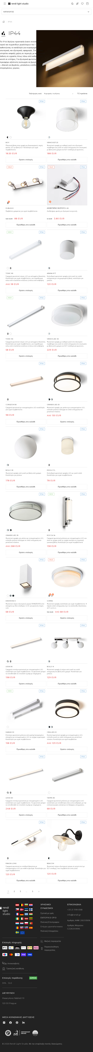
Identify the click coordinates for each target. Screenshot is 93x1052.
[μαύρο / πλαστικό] (8, 137)
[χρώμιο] (11, 268)
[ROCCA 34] (67, 512)
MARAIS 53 (10, 732)
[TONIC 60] (26, 250)
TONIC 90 (9, 339)
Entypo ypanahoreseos (51, 927)
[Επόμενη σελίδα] (38, 891)
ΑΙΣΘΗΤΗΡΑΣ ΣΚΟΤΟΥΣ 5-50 (58, 208)
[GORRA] (67, 577)
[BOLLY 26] (26, 447)
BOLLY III (50, 666)
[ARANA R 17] (67, 250)
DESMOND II (11, 601)
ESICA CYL (51, 470)
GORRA (50, 601)
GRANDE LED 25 (53, 404)
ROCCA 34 (51, 535)
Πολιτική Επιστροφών (49, 922)
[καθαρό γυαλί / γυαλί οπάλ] (49, 137)
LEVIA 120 (9, 798)
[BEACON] (67, 840)
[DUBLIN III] (26, 185)
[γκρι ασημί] (11, 596)
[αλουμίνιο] (8, 661)
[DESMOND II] (26, 577)
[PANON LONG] (26, 840)
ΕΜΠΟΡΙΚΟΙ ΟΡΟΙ (48, 918)
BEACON (50, 863)
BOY (7, 142)
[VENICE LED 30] (67, 315)
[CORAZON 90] (26, 381)
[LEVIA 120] (26, 774)
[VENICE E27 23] (67, 119)
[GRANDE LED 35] (26, 512)
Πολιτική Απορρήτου (49, 931)
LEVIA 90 (9, 666)
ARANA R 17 (51, 273)
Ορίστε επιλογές (26, 160)
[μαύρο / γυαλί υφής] (49, 858)
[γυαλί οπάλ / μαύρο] (49, 399)
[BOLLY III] (67, 643)
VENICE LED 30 (53, 339)
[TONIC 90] (26, 315)
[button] (4, 3)
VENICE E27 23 (52, 142)
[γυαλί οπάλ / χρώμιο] (49, 268)
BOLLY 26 (9, 470)
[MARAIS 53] (26, 709)
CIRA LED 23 (52, 732)
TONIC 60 (9, 273)
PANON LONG (11, 863)
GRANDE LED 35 (12, 535)
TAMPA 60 (51, 798)
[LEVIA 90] (26, 643)
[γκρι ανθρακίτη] (13, 596)
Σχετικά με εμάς (47, 913)
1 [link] (8, 891)
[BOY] (26, 119)
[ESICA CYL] (67, 447)
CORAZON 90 (11, 404)
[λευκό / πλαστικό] (11, 137)
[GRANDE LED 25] (67, 381)
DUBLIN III (9, 208)
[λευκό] (8, 268)
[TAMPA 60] (67, 774)
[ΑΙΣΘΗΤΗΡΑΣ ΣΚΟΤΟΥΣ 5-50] (67, 185)
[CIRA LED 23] (67, 709)
